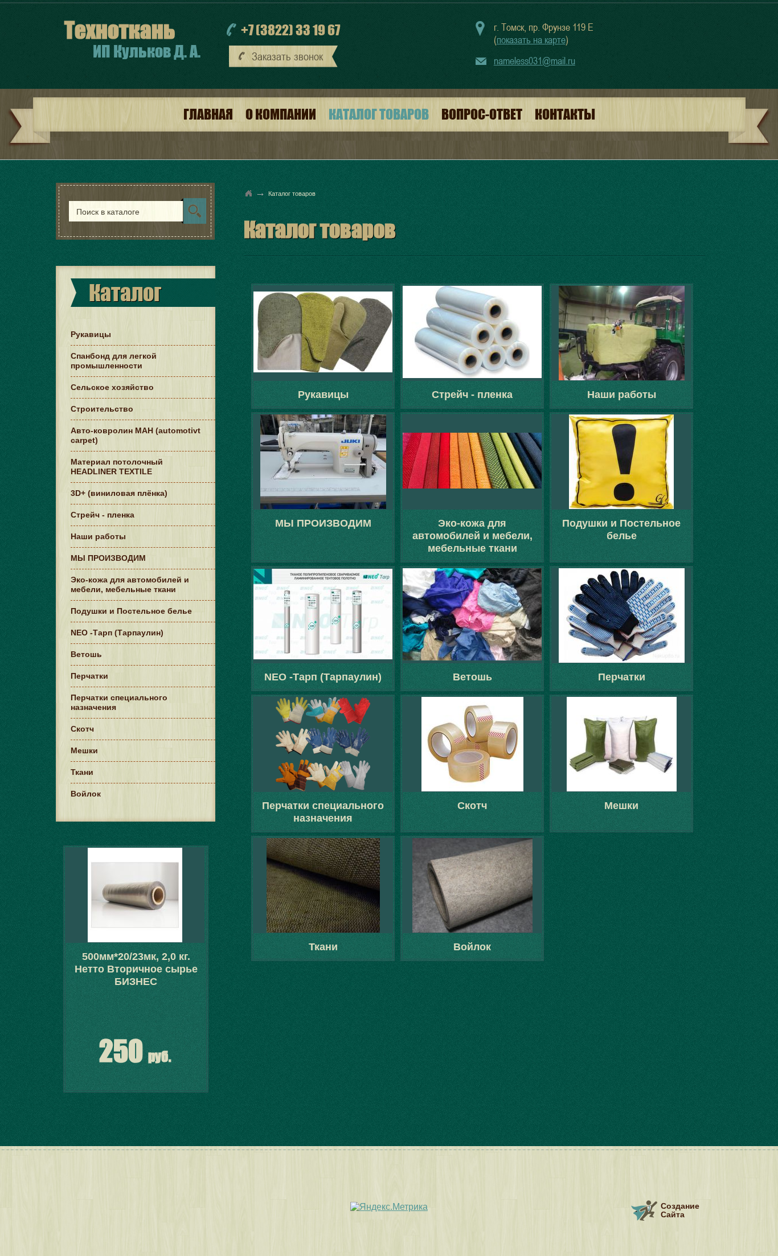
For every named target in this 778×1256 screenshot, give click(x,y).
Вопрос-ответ (481, 114)
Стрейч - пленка (472, 394)
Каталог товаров (379, 114)
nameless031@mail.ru (534, 61)
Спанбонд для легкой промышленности (114, 360)
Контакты (565, 114)
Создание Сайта (680, 1210)
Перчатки (621, 677)
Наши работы (621, 394)
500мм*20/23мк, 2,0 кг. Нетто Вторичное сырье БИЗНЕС (136, 969)
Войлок (472, 947)
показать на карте (531, 40)
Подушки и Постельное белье (621, 529)
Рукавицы (323, 394)
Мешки (621, 805)
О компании (280, 114)
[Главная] (249, 193)
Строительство (102, 408)
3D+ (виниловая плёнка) (119, 493)
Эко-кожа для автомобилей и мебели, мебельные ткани (472, 536)
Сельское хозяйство (112, 387)
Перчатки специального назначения (323, 812)
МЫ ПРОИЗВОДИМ (323, 523)
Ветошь (472, 677)
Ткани (323, 947)
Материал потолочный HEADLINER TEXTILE (117, 466)
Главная (208, 114)
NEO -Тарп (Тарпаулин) (323, 677)
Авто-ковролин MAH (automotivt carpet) (135, 435)
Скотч (472, 805)
